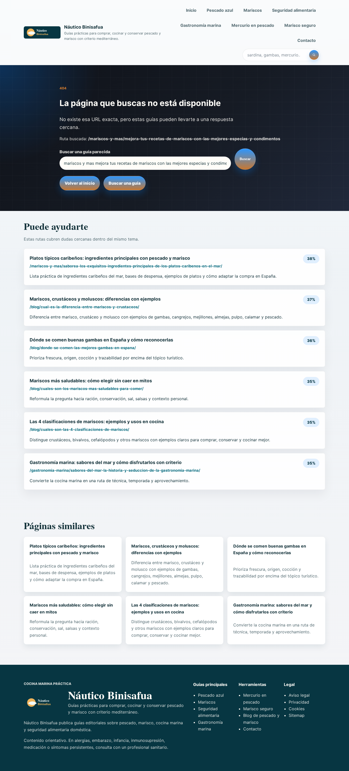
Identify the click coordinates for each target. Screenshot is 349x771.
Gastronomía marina (200, 25)
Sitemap (297, 715)
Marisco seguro (300, 25)
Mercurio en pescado (252, 25)
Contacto (306, 40)
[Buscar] (314, 55)
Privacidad (299, 702)
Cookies (297, 708)
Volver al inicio (80, 183)
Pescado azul (220, 10)
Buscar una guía (125, 183)
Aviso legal (299, 695)
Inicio (191, 10)
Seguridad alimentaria (294, 10)
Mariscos (252, 10)
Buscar (245, 159)
